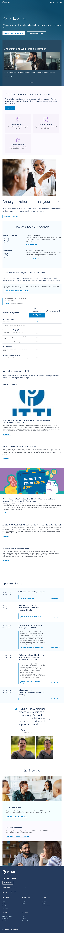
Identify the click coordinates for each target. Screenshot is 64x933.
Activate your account (19, 888)
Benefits (4, 905)
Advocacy (4, 903)
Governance (5, 918)
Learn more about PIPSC (11, 216)
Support (4, 901)
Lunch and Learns (46, 905)
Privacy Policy (25, 920)
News (23, 901)
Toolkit (43, 903)
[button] (31, 82)
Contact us (8, 303)
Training (44, 901)
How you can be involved (36, 33)
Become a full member (37, 315)
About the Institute (7, 916)
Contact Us (24, 918)
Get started (8, 882)
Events (23, 903)
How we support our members (13, 33)
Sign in (52, 2)
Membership (5, 908)
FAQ (23, 916)
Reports (4, 920)
